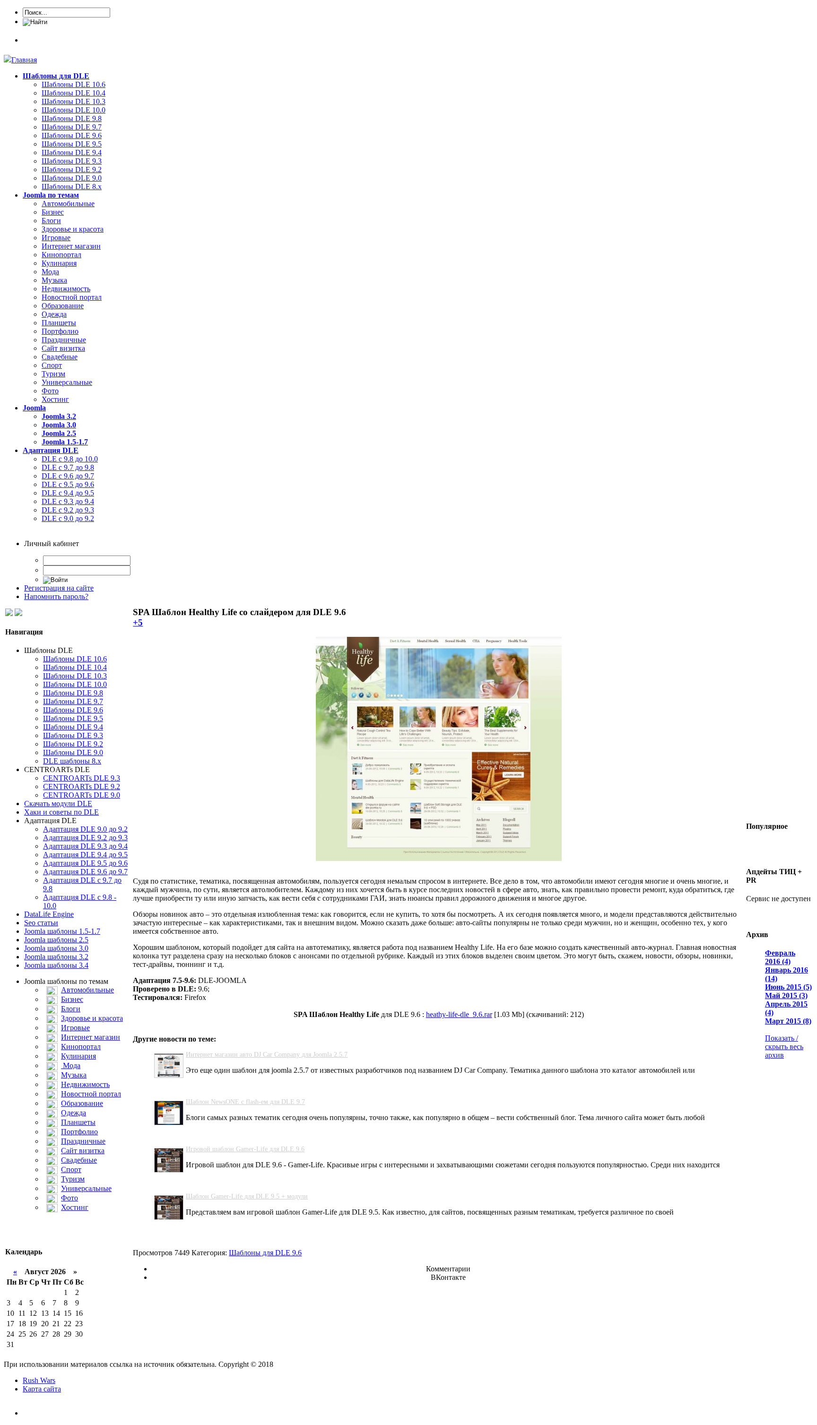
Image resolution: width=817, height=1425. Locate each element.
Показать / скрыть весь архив (784, 1046)
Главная (24, 60)
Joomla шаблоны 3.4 (56, 965)
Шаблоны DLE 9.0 (72, 178)
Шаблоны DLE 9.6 (72, 135)
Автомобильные (68, 204)
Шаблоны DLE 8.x (72, 186)
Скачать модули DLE (58, 803)
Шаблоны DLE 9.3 (72, 161)
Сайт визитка (63, 348)
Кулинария (59, 263)
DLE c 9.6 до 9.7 (68, 476)
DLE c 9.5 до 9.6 (68, 484)
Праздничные (64, 340)
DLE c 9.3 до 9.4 (68, 501)
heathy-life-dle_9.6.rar (459, 1014)
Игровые (56, 238)
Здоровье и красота (73, 229)
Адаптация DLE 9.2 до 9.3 (85, 838)
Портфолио (60, 331)
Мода (50, 272)
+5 (138, 622)
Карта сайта (42, 1389)
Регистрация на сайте (59, 588)
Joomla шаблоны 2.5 (56, 940)
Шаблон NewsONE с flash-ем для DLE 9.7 (245, 1101)
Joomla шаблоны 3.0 (56, 948)
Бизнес (53, 212)
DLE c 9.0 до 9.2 (68, 518)
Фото (50, 391)
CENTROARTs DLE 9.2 (81, 786)
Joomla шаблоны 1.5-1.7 (62, 931)
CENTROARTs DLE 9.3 (81, 778)
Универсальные (67, 382)
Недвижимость (66, 289)
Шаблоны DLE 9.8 (72, 118)
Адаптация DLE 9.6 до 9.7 (85, 872)
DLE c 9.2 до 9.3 (68, 510)
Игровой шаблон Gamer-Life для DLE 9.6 (245, 1149)
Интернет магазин (71, 246)
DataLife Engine (49, 914)
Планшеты (59, 323)
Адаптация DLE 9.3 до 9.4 (85, 846)
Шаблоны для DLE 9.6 (265, 1253)
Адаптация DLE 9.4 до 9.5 (85, 855)
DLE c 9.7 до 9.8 (68, 467)
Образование (63, 306)
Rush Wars (39, 1380)
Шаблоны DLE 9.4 (72, 152)
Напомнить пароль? (56, 596)
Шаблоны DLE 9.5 (72, 144)
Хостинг (55, 399)
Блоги (51, 221)
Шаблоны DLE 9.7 (72, 127)
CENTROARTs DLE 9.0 (81, 795)
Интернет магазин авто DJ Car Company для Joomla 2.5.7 (267, 1054)
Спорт (52, 365)
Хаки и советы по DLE (61, 812)
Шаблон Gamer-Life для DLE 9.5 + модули (247, 1196)
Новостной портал (72, 297)
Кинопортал (61, 255)
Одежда (54, 314)
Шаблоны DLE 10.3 (73, 101)
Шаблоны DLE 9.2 (72, 169)
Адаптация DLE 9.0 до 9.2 (85, 829)
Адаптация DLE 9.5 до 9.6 (85, 863)
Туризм (53, 374)
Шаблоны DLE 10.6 (73, 84)
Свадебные (60, 357)
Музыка (54, 280)
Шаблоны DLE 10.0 (73, 110)
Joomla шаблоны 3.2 (56, 957)
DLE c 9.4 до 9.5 (68, 493)
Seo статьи (41, 923)
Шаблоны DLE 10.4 (73, 93)
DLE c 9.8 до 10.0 (70, 459)
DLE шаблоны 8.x (72, 761)
